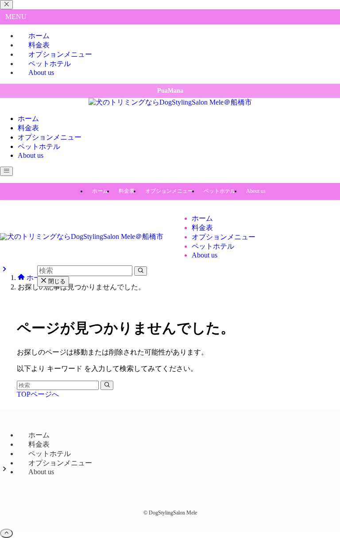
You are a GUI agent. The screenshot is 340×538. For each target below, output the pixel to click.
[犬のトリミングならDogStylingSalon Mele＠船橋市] (170, 102)
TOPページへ (38, 394)
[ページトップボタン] (6, 533)
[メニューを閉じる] (6, 4)
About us (41, 72)
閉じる (56, 281)
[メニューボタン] (6, 171)
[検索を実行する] (106, 385)
